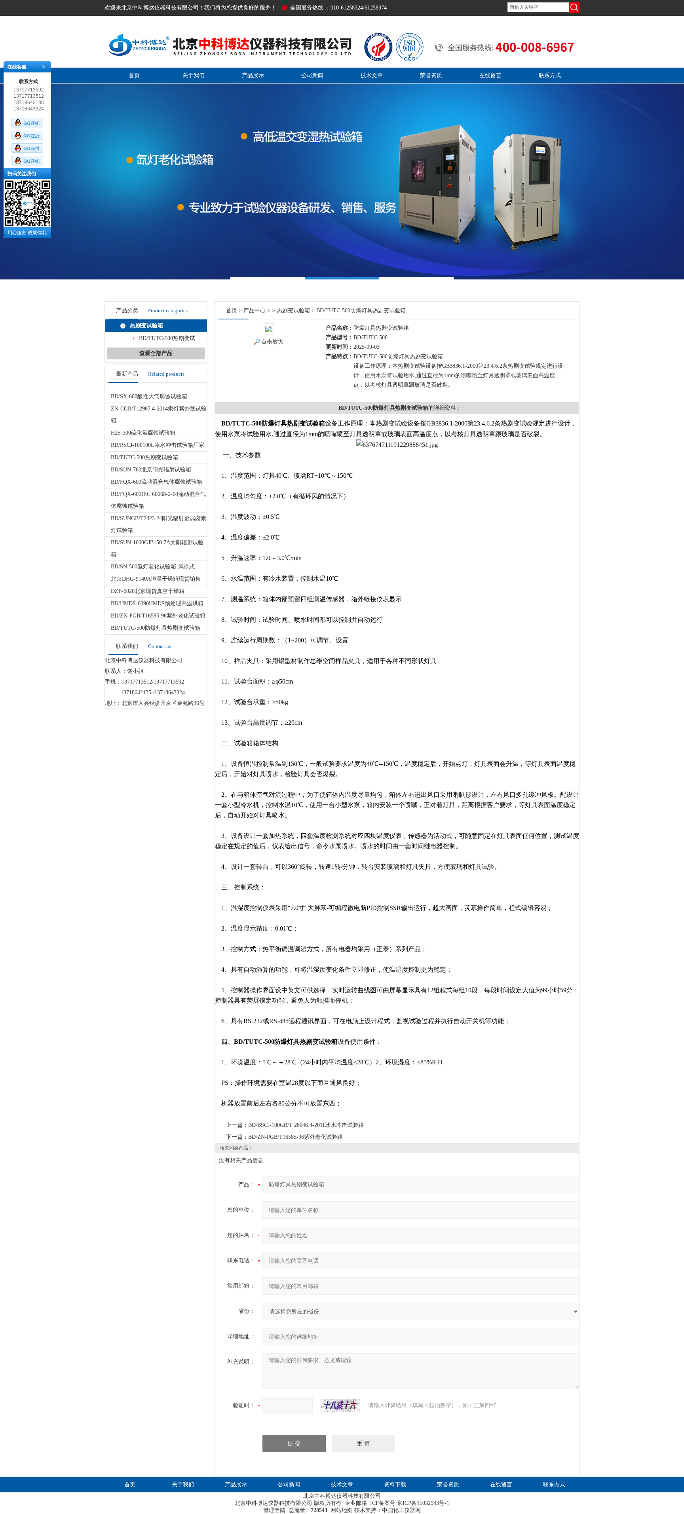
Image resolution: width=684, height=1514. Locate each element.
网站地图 (342, 1510)
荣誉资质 (431, 75)
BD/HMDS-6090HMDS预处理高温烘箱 (157, 603)
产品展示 (253, 75)
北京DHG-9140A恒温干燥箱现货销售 (156, 579)
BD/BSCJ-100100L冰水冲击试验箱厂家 (157, 445)
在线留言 (490, 75)
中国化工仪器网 (401, 1510)
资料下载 (395, 1484)
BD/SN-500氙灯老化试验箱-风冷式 (153, 567)
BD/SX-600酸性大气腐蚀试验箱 (149, 396)
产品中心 (254, 310)
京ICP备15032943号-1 (423, 1503)
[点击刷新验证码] (340, 1405)
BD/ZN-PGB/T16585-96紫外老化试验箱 (158, 616)
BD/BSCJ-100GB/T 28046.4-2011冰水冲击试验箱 (306, 1125)
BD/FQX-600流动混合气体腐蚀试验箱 (156, 482)
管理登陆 (274, 1510)
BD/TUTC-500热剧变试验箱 (172, 338)
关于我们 (193, 75)
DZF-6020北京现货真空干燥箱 (147, 591)
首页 (134, 75)
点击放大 (272, 342)
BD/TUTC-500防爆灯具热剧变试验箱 (155, 628)
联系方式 (550, 75)
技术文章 (372, 75)
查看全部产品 (156, 353)
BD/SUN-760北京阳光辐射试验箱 (151, 470)
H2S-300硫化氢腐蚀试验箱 (143, 433)
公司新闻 (312, 75)
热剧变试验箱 (146, 326)
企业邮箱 (356, 1503)
